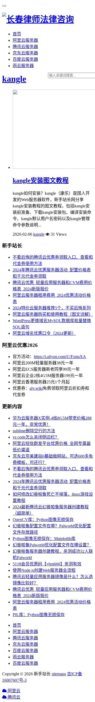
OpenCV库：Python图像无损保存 (43, 519)
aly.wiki (36, 388)
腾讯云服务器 (25, 46)
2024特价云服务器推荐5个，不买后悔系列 (52, 308)
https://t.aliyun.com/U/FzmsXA (60, 356)
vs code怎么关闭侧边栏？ (36, 437)
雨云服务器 (23, 65)
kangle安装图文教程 (41, 180)
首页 (17, 34)
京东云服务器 (25, 53)
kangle (14, 78)
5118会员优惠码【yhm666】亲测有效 (47, 564)
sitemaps (59, 674)
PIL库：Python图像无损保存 (39, 614)
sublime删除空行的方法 (34, 431)
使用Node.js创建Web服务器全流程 (44, 570)
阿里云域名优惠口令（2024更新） (44, 333)
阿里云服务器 (25, 40)
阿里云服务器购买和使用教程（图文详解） (53, 314)
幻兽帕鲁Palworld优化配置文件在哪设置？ (52, 545)
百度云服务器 (25, 59)
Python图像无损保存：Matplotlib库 (44, 538)
